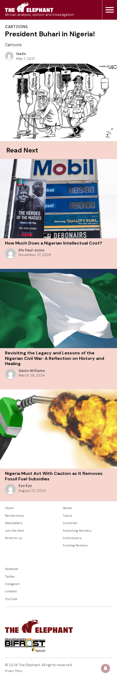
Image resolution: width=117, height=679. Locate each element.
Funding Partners (75, 545)
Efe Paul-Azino (31, 250)
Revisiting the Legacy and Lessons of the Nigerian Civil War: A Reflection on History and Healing (54, 358)
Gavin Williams (32, 371)
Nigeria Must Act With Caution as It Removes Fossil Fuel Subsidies (54, 476)
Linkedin (11, 591)
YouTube (11, 599)
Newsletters (14, 523)
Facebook (11, 569)
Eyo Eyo (25, 486)
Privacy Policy (14, 671)
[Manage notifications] (105, 668)
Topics (67, 516)
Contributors (72, 538)
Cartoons (16, 26)
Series (67, 508)
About (9, 508)
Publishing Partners (77, 531)
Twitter (10, 577)
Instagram (12, 584)
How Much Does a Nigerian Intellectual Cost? (53, 243)
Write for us (13, 538)
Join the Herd (14, 531)
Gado (21, 54)
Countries (70, 523)
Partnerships (14, 516)
